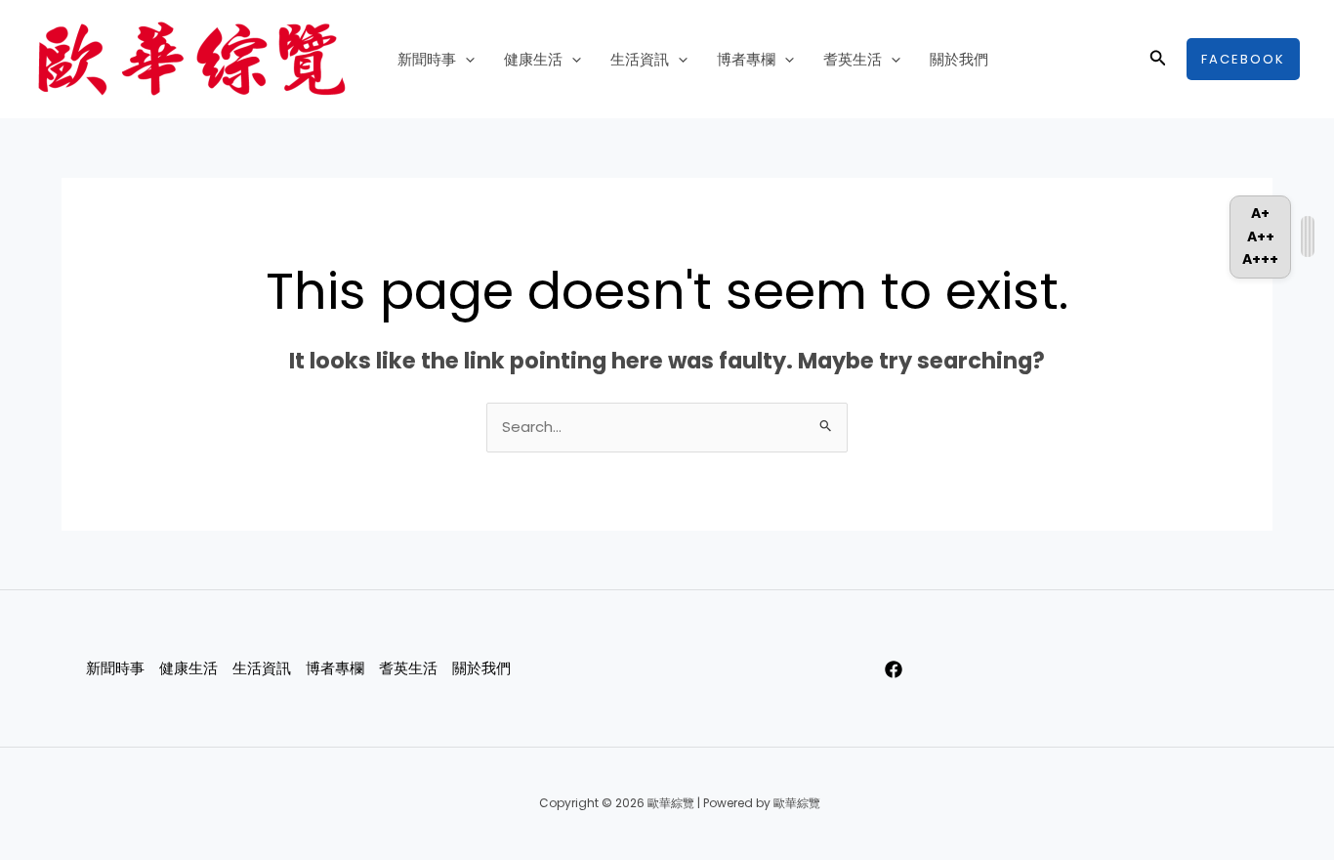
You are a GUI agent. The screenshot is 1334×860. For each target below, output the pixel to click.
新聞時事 (426, 59)
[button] (465, 59)
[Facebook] (893, 669)
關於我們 (959, 59)
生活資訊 (639, 59)
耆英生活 (852, 59)
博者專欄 (746, 59)
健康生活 (533, 59)
